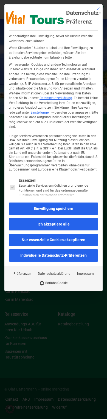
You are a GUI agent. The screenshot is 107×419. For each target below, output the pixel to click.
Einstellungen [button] (40, 112)
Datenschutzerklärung (56, 98)
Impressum (85, 274)
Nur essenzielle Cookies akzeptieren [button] (53, 240)
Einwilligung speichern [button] (53, 208)
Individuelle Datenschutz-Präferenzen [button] (53, 255)
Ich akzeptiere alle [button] (54, 224)
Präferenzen (22, 274)
